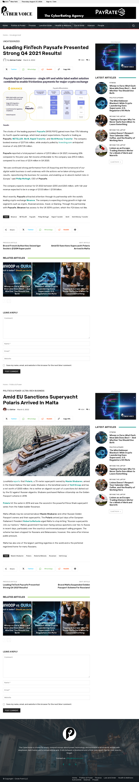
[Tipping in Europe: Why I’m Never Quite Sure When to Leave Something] (75, 279)
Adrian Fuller (16, 60)
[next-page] (9, 301)
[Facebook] (63, 764)
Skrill (26, 139)
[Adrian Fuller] (5, 60)
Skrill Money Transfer (62, 139)
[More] (75, 229)
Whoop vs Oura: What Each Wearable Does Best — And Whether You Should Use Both (17, 290)
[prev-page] (4, 301)
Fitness (17, 283)
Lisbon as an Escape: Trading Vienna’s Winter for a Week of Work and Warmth (121, 152)
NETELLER (17, 139)
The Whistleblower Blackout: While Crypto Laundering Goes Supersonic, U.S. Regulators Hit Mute (46, 289)
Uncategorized (15, 35)
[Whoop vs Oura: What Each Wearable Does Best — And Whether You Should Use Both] (17, 279)
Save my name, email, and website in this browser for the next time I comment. (39, 365)
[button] (133, 25)
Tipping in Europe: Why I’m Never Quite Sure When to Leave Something (75, 291)
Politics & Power (46, 281)
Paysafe (41, 131)
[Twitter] (75, 764)
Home (5, 35)
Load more (114, 162)
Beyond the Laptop (75, 286)
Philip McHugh (23, 178)
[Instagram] (69, 764)
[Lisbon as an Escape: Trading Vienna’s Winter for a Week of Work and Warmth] (101, 150)
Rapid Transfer (38, 139)
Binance (31, 200)
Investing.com (65, 142)
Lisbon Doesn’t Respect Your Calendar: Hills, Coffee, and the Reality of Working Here (122, 137)
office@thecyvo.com (74, 758)
